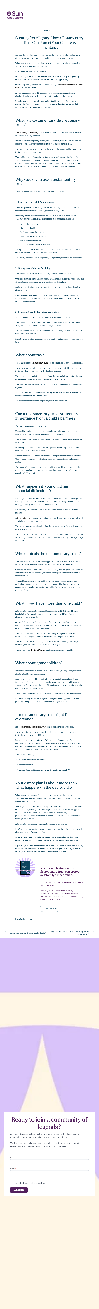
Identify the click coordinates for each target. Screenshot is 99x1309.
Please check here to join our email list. (29, 1183)
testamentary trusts (40, 363)
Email (13, 1169)
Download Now (50, 908)
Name (13, 1158)
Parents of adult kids (23, 918)
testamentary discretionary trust (29, 132)
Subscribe (18, 1190)
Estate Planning (49, 30)
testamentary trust (24, 518)
